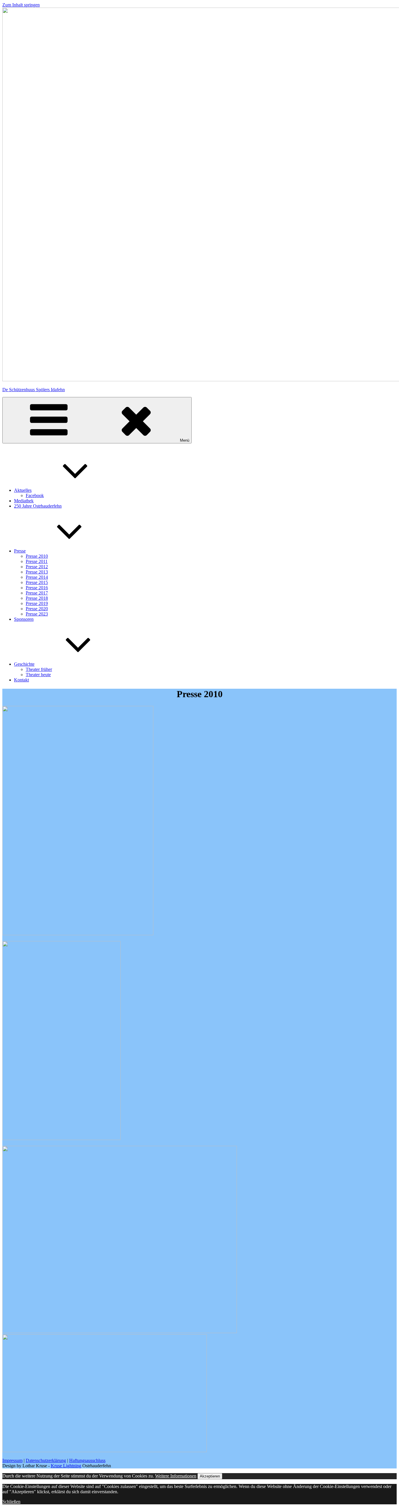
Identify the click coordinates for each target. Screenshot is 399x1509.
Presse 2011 (37, 561)
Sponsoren (24, 619)
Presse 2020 (37, 608)
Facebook (35, 495)
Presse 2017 (37, 592)
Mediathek (24, 500)
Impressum (12, 1460)
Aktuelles (23, 490)
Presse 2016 (37, 587)
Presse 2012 (37, 566)
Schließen (11, 1501)
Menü (184, 440)
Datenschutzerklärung (46, 1460)
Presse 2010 (37, 556)
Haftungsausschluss (87, 1460)
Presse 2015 (37, 582)
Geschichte (24, 664)
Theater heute (38, 674)
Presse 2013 (37, 571)
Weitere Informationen (175, 1475)
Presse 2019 (37, 603)
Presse (20, 550)
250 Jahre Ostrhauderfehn (38, 505)
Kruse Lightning (66, 1465)
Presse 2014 (37, 577)
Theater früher (39, 669)
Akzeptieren (210, 1476)
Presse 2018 (37, 598)
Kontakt (21, 679)
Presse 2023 (37, 613)
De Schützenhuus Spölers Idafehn (33, 389)
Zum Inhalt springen (21, 4)
